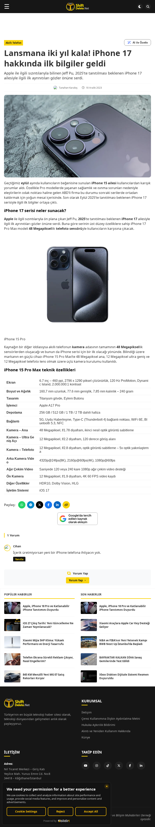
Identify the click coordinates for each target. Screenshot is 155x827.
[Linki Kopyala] (66, 504)
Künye (86, 737)
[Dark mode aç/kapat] (140, 7)
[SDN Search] (148, 7)
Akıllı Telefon (13, 43)
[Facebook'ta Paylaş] (48, 504)
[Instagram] (97, 766)
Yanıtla (19, 559)
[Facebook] (130, 766)
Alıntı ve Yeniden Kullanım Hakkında (106, 731)
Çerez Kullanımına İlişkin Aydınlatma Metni (111, 718)
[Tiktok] (108, 766)
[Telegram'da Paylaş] (30, 504)
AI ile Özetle (140, 42)
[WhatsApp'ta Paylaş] (21, 504)
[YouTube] (86, 766)
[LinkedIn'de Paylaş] (57, 504)
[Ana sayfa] (77, 7)
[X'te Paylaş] (39, 504)
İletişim (87, 712)
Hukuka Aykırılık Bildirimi (98, 725)
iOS (42, 490)
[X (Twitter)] (119, 766)
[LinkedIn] (141, 766)
